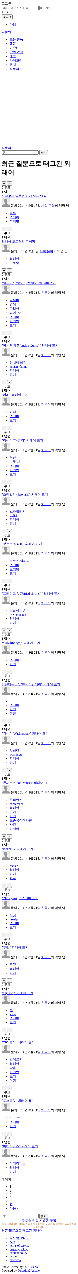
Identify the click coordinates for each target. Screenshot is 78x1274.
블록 (13, 213)
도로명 (14, 263)
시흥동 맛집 (47, 1220)
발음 (13, 1068)
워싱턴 (14, 750)
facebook (15, 1260)
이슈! (13, 47)
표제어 (14, 829)
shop (13, 1014)
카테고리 (16, 60)
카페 (13, 412)
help (12, 1242)
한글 (13, 713)
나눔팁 (6, 32)
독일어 (14, 308)
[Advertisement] (39, 109)
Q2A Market (31, 1267)
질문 (13, 43)
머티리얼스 (18, 1163)
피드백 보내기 (20, 1238)
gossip (14, 919)
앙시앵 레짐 (18, 362)
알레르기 (16, 1059)
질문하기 (16, 69)
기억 (9, 12)
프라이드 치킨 (20, 610)
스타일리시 (18, 511)
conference (16, 804)
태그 (13, 56)
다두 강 (15, 461)
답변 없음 (16, 52)
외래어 (14, 217)
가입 (13, 24)
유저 (13, 64)
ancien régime (18, 366)
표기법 (14, 321)
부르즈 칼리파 (20, 561)
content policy (18, 1252)
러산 (13, 457)
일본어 (14, 300)
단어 (13, 812)
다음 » (14, 1208)
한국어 (46, 292)
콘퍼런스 (16, 800)
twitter (14, 1256)
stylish (14, 515)
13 (11, 1204)
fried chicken (18, 614)
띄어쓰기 (16, 312)
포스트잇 (16, 1117)
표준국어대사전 (21, 820)
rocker (14, 865)
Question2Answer (29, 1270)
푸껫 (13, 964)
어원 (13, 1080)
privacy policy (19, 1249)
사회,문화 (48, 205)
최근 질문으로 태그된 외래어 (22, 1230)
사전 (13, 824)
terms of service (19, 1245)
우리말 (14, 221)
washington (17, 754)
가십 (13, 915)
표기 (13, 325)
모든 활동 (16, 39)
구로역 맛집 (30, 1220)
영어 (13, 304)
